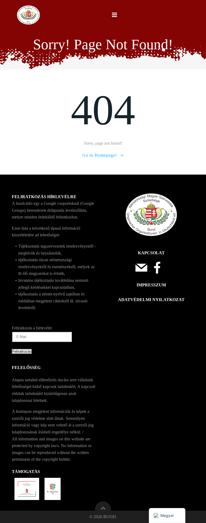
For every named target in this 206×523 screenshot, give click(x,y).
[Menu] (114, 15)
